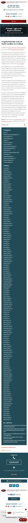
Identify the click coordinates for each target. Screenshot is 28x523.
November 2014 (7, 375)
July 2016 (5, 336)
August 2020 (6, 239)
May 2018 (5, 292)
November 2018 (7, 280)
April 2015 (5, 366)
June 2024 (5, 191)
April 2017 (5, 318)
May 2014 (5, 387)
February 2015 (6, 370)
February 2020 (6, 251)
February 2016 (6, 346)
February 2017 (6, 322)
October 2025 (6, 176)
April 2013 (5, 413)
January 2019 (6, 277)
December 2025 (7, 174)
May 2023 (5, 205)
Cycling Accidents (7, 142)
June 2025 (5, 179)
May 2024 (5, 193)
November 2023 (7, 199)
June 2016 (5, 338)
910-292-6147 (14, 5)
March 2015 (6, 368)
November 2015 (7, 352)
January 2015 (6, 372)
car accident (21, 63)
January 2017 (6, 324)
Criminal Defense (7, 138)
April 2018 (5, 294)
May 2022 (5, 217)
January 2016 (6, 348)
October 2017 (6, 306)
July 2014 (5, 383)
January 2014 (6, 395)
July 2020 (5, 241)
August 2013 (6, 405)
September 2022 (7, 213)
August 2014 (6, 381)
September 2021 (7, 225)
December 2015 (7, 350)
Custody (5, 140)
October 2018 (6, 282)
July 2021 (5, 227)
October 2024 (6, 187)
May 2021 (5, 229)
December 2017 (7, 302)
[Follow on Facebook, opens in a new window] (10, 485)
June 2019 (5, 267)
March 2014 (6, 391)
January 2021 (6, 237)
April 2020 (5, 247)
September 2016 (7, 332)
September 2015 (7, 356)
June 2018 (5, 290)
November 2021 (7, 223)
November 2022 (7, 211)
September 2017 (7, 308)
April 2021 (5, 231)
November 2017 (7, 304)
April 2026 (5, 170)
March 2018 (6, 296)
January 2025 (6, 185)
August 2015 (6, 358)
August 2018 (6, 286)
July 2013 (5, 407)
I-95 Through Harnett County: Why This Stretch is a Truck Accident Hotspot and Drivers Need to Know (14, 430)
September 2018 (7, 284)
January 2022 (6, 221)
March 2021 (6, 233)
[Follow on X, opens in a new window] (14, 485)
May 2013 (5, 411)
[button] (14, 21)
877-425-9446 (15, 7)
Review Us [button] (14, 498)
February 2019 (6, 274)
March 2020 (6, 249)
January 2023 (6, 209)
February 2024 (6, 195)
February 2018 (6, 298)
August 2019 (6, 263)
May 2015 (5, 364)
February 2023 (6, 207)
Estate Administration (8, 148)
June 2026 (5, 168)
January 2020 (6, 253)
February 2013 (6, 417)
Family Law (5, 150)
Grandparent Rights (7, 156)
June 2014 (5, 385)
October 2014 (6, 377)
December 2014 (7, 374)
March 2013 (6, 415)
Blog (4, 132)
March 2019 (6, 273)
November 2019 (7, 257)
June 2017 (5, 314)
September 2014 (7, 379)
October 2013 (6, 401)
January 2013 (6, 419)
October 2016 (6, 330)
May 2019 (5, 269)
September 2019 (7, 261)
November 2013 (7, 399)
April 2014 (5, 389)
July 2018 (5, 288)
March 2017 (6, 320)
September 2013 (7, 403)
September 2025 (7, 177)
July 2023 (5, 203)
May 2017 (5, 316)
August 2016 (6, 334)
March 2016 (6, 344)
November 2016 (7, 328)
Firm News (5, 154)
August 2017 (6, 310)
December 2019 (7, 255)
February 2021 (6, 235)
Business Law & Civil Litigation (10, 134)
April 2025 (5, 181)
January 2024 (6, 197)
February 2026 (6, 172)
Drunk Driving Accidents (17, 49)
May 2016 (5, 340)
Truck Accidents (7, 162)
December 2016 (7, 326)
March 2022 (6, 219)
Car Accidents (6, 136)
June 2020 (5, 243)
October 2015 (6, 354)
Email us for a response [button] (14, 481)
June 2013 (5, 409)
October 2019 (6, 259)
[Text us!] (23, 520)
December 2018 (7, 278)
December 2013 (7, 397)
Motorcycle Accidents (8, 158)
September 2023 (7, 201)
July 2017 (5, 312)
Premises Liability (7, 160)
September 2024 (7, 189)
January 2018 (6, 300)
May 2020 (5, 245)
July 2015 (5, 360)
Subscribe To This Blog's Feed (9, 447)
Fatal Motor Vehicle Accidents (10, 152)
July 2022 (5, 215)
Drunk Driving (6, 144)
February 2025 (6, 183)
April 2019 (5, 271)
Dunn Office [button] (14, 474)
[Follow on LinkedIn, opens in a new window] (17, 485)
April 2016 (5, 342)
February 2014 (6, 393)
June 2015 (5, 362)
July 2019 (5, 265)
